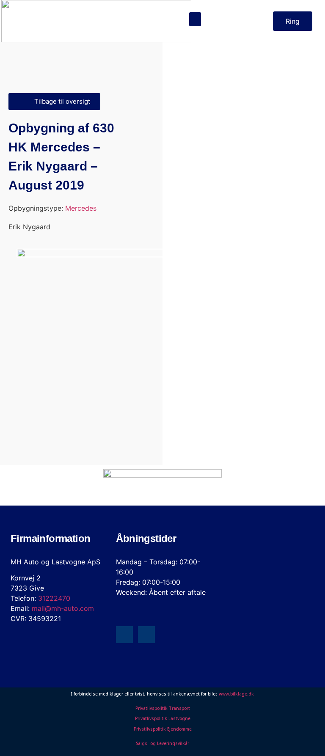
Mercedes (80, 208)
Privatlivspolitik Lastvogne (162, 718)
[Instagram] (146, 634)
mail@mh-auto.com (63, 608)
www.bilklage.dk (236, 694)
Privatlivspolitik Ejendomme (163, 729)
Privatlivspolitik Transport (162, 708)
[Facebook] (124, 634)
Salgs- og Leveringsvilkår (162, 743)
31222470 (54, 598)
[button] (195, 19)
